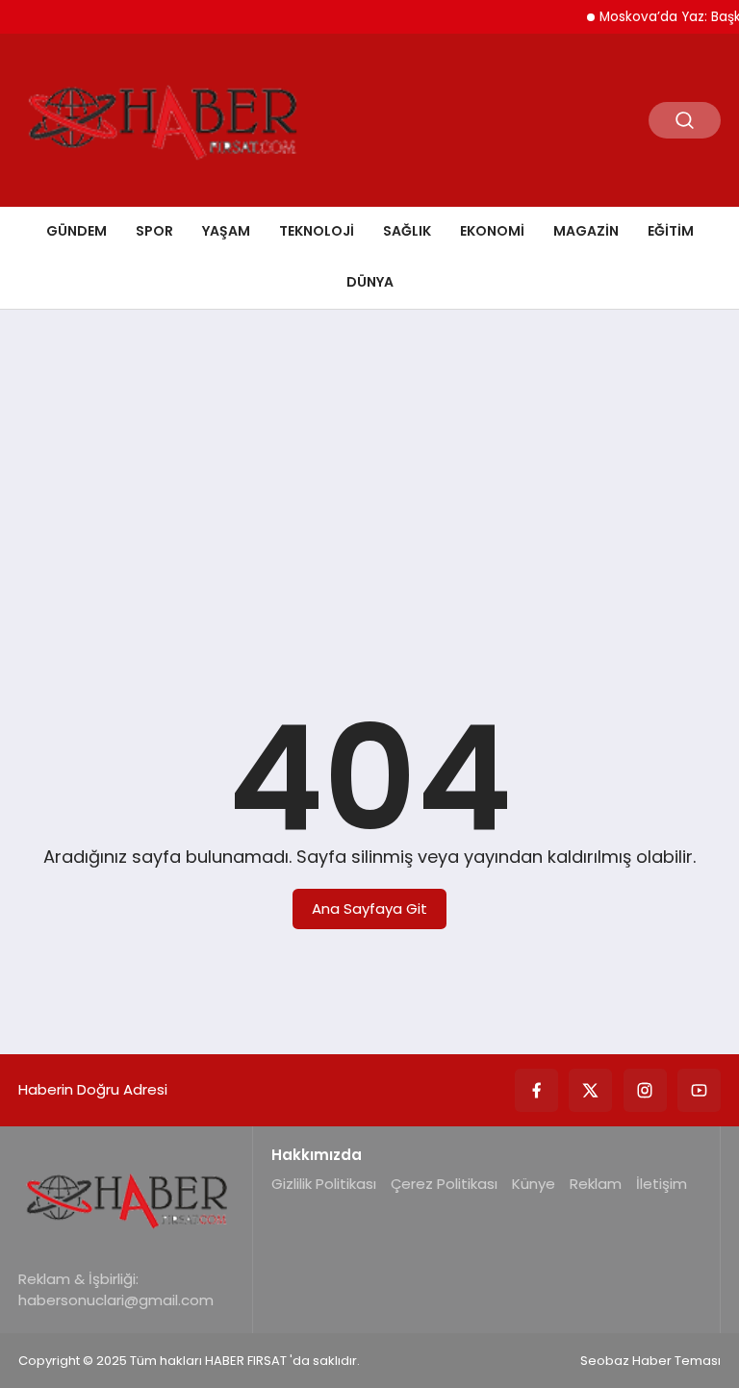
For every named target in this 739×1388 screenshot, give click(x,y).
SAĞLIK (407, 230)
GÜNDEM (76, 230)
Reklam (596, 1183)
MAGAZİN (586, 230)
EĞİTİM (671, 230)
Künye (533, 1183)
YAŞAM (226, 230)
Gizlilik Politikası (323, 1183)
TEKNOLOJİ (316, 230)
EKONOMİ (492, 230)
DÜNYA (370, 281)
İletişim (661, 1183)
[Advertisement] (369, 473)
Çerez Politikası (444, 1183)
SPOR (154, 230)
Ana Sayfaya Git (369, 908)
